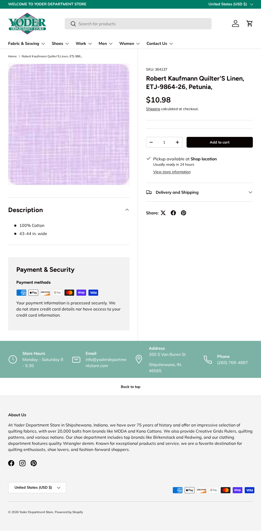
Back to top (130, 386)
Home (12, 56)
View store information (172, 172)
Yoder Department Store (36, 512)
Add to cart (219, 142)
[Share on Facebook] (173, 213)
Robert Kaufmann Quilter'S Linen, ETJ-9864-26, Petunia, (52, 56)
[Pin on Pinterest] (183, 213)
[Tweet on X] (163, 213)
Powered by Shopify (69, 512)
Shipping (153, 109)
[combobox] (138, 23)
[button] (249, 23)
